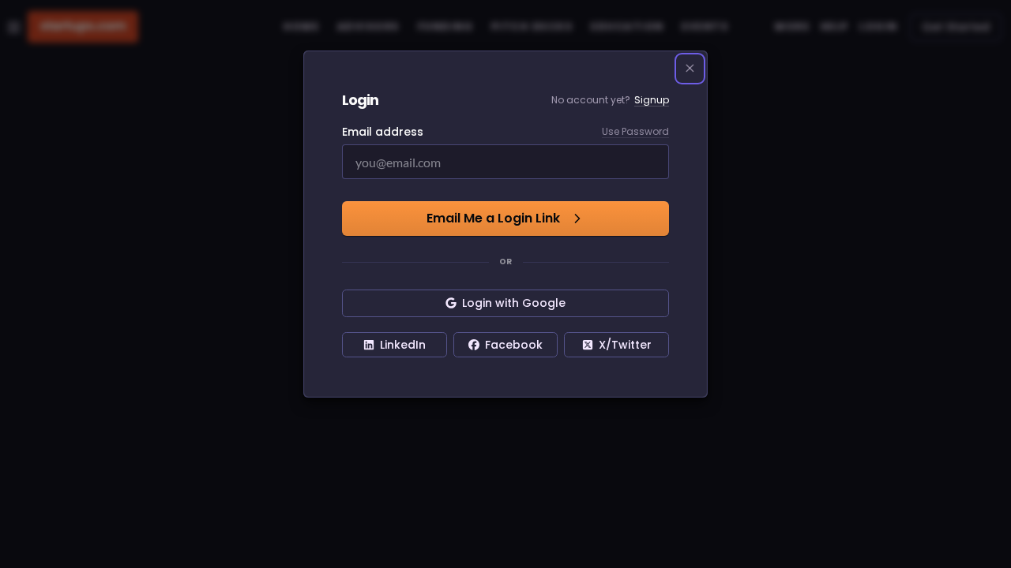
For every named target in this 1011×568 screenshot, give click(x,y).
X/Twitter (625, 345)
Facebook (514, 345)
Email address (382, 132)
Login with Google (514, 303)
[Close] (690, 68)
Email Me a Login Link (493, 218)
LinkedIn (403, 345)
